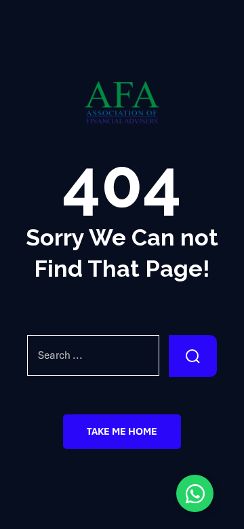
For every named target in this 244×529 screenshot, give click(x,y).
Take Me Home (122, 431)
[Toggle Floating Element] (195, 493)
